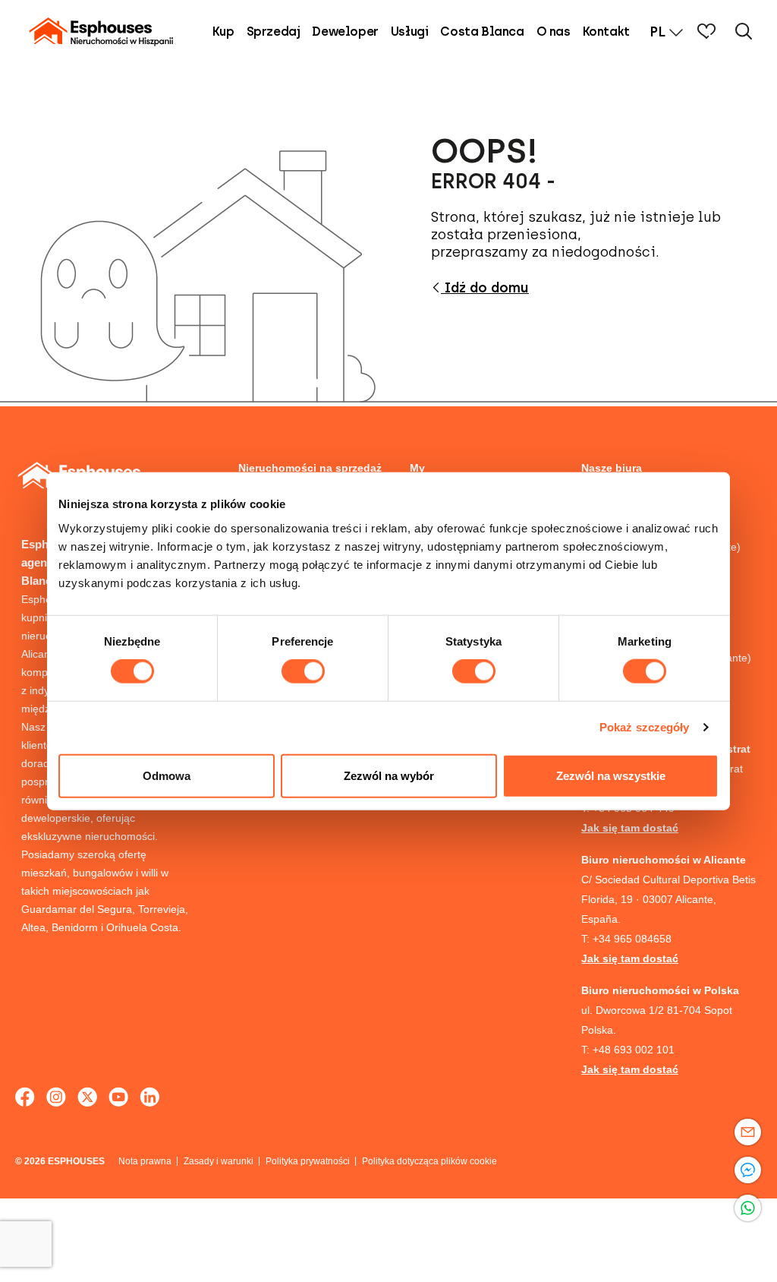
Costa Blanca (482, 31)
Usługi (410, 31)
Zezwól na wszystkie (610, 775)
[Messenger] (748, 1170)
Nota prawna (144, 1161)
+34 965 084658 (632, 939)
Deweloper (345, 31)
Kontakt (606, 31)
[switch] (303, 671)
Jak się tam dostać (629, 828)
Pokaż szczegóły (644, 727)
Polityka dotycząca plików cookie (429, 1161)
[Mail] (748, 1132)
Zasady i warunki (218, 1161)
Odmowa (166, 775)
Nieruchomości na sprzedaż (310, 468)
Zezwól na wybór (389, 775)
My (417, 468)
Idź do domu (485, 287)
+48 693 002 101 (634, 1050)
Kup (223, 31)
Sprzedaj (273, 31)
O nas (553, 31)
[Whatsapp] (748, 1208)
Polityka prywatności (308, 1161)
